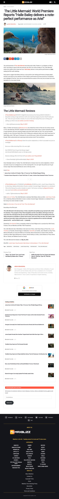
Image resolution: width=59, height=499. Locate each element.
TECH (43, 462)
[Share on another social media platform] (21, 59)
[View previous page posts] (28, 179)
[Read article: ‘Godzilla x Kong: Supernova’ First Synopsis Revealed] (51, 346)
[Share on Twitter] (7, 59)
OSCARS (43, 453)
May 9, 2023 (20, 24)
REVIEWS (43, 458)
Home (5, 6)
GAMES (29, 445)
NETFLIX (43, 449)
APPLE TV (16, 451)
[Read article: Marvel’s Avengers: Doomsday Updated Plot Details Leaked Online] (51, 375)
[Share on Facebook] (5, 59)
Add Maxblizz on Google (29, 294)
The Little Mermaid (20, 65)
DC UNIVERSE (16, 458)
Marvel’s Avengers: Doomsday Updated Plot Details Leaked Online (19, 373)
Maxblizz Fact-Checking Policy (29, 483)
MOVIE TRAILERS (29, 468)
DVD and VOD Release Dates (16, 462)
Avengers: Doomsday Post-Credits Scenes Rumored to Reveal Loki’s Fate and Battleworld (24, 324)
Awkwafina (32, 230)
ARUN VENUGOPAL (12, 24)
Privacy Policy (29, 488)
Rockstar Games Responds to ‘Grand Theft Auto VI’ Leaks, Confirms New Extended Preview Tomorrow (29, 175)
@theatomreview (23, 127)
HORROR (29, 456)
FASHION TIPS (16, 467)
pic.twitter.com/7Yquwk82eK (33, 156)
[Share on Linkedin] (15, 59)
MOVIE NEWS (29, 466)
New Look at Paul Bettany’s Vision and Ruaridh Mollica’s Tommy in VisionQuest (22, 363)
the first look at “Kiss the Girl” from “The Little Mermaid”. (21, 204)
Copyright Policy (29, 479)
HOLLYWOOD (35, 24)
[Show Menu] (4, 2)
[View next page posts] (31, 179)
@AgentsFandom (48, 188)
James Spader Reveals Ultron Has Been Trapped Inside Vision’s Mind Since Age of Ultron (24, 334)
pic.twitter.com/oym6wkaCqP (19, 190)
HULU (29, 458)
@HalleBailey (28, 184)
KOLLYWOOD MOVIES (29, 460)
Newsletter (29, 486)
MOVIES (39, 24)
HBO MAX (29, 449)
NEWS (43, 451)
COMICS (16, 456)
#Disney (19, 140)
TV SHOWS (43, 464)
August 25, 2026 (9, 339)
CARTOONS (16, 453)
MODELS (29, 464)
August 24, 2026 (9, 368)
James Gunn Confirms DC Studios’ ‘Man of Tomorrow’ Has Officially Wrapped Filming (25, 173)
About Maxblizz (29, 474)
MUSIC (43, 447)
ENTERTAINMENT (10, 6)
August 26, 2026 (9, 310)
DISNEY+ (16, 460)
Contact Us (29, 476)
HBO (29, 447)
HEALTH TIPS (29, 451)
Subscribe (9, 402)
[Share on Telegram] (18, 59)
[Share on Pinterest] (13, 59)
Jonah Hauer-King (49, 197)
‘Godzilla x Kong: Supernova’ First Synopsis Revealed (16, 344)
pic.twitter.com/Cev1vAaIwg (26, 120)
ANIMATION (16, 449)
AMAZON (16, 445)
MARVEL (29, 462)
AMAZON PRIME (16, 447)
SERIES (43, 460)
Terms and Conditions (29, 491)
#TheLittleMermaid (10, 115)
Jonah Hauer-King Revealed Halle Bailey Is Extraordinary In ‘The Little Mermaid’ (29, 243)
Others (43, 456)
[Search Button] (54, 2)
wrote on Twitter (11, 197)
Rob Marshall (13, 223)
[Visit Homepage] (27, 2)
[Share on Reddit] (10, 59)
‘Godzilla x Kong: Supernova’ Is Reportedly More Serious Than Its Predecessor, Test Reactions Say (26, 354)
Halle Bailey (27, 69)
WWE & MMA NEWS (43, 466)
